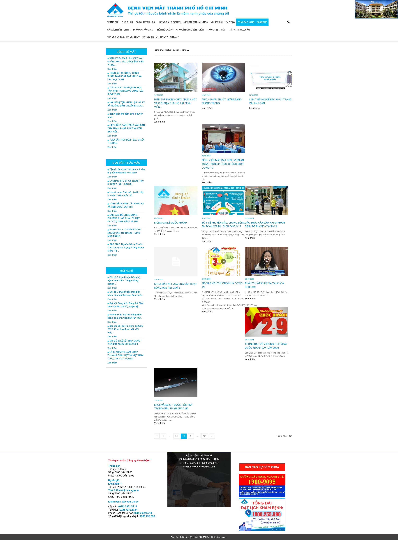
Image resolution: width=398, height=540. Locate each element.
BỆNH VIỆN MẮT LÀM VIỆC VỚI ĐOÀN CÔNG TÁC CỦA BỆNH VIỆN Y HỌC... (125, 61)
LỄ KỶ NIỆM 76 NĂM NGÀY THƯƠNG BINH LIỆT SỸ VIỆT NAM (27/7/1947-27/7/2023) (125, 355)
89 (176, 436)
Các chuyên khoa (145, 22)
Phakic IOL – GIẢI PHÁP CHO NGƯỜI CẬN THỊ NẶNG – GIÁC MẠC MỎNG (124, 233)
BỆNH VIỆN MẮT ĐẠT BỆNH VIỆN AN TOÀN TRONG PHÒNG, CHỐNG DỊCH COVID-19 (223, 164)
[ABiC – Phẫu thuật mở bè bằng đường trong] (223, 77)
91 (191, 436)
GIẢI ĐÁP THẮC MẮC (126, 163)
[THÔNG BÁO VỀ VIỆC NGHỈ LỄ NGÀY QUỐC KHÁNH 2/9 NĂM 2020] (266, 322)
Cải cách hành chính (118, 29)
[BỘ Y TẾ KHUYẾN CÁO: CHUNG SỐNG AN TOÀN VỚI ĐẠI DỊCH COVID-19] (223, 200)
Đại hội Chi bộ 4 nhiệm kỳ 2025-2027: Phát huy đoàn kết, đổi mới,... (125, 329)
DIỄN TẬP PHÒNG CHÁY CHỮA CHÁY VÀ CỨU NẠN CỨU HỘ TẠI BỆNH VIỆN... (175, 103)
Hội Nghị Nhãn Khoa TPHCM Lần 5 (160, 37)
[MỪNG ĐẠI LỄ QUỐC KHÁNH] (175, 200)
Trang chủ (113, 22)
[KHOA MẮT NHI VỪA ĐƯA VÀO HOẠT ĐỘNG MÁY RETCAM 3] (175, 261)
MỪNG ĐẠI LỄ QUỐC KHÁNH (170, 222)
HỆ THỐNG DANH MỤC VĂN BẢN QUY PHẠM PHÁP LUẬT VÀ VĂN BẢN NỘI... (126, 128)
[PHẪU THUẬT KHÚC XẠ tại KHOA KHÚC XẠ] (266, 261)
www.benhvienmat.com (203, 466)
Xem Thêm (112, 69)
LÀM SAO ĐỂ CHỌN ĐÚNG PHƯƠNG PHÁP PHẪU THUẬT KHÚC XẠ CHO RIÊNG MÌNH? (123, 218)
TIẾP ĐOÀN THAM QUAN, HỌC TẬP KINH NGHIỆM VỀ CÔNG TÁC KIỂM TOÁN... (125, 91)
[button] (288, 22)
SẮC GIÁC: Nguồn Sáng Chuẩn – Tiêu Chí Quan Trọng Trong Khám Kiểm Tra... (125, 247)
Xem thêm (159, 121)
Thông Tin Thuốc (215, 29)
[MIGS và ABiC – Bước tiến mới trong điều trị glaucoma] (175, 382)
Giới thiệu (127, 22)
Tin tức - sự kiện (172, 50)
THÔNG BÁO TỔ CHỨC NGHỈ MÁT (123, 37)
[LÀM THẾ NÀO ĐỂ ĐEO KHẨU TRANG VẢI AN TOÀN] (270, 77)
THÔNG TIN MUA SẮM (239, 29)
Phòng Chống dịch (143, 29)
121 (204, 436)
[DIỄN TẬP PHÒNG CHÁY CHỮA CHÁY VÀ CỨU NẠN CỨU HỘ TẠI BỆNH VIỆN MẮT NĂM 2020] (175, 77)
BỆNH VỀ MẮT (126, 52)
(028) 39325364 (192, 463)
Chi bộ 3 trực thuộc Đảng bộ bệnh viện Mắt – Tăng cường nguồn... (123, 280)
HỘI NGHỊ (126, 270)
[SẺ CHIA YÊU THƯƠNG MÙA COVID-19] (223, 261)
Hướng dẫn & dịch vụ (169, 22)
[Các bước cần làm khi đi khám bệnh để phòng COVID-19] (266, 200)
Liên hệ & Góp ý (165, 29)
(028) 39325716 (210, 463)
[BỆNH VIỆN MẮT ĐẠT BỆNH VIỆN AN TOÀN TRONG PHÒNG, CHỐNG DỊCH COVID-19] (223, 138)
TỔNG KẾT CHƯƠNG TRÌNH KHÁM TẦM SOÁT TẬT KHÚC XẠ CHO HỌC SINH (124, 76)
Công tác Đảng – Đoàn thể (252, 22)
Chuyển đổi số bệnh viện (190, 29)
